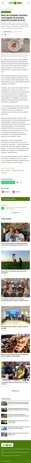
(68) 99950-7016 (16, 212)
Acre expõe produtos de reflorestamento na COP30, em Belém (14, 383)
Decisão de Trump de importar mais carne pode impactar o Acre (18, 433)
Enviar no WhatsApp (9, 182)
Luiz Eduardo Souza (7, 31)
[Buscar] (28, 2)
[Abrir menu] (2, 2)
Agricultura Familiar (16, 170)
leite (23, 170)
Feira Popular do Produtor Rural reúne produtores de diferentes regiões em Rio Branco (18, 415)
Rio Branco (4, 172)
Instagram (7, 191)
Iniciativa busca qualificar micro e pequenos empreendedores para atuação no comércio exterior (14, 300)
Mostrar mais (15, 390)
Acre (3, 170)
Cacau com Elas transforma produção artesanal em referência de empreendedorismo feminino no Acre (14, 244)
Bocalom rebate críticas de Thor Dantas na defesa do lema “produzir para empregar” (19, 427)
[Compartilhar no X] (8, 34)
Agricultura (7, 170)
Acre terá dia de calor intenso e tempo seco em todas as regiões (18, 421)
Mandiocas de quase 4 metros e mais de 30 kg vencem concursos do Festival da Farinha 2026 (18, 403)
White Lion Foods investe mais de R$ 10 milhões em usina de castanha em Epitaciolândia (14, 355)
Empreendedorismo (9, 9)
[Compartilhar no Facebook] (5, 34)
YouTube (17, 191)
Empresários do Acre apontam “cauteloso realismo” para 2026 (14, 327)
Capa (2, 9)
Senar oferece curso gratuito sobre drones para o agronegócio (14, 272)
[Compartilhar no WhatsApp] (2, 34)
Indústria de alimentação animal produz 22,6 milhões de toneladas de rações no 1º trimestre (18, 409)
